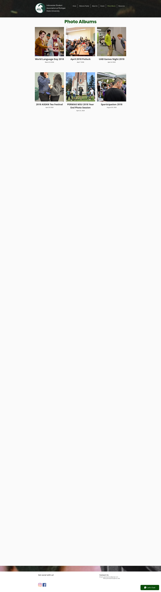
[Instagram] (40, 585)
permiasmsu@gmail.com (110, 577)
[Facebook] (44, 585)
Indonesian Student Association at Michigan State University (55, 8)
